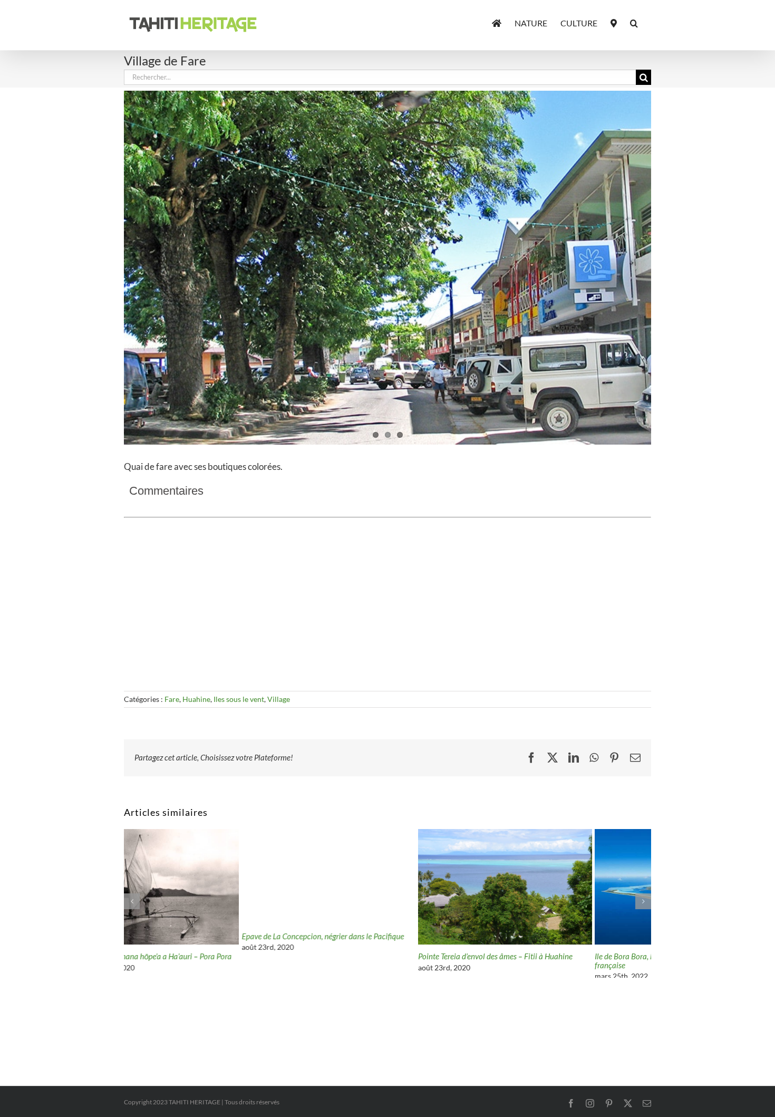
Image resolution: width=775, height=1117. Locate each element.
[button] (634, 22)
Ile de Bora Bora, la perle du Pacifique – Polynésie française (381, 960)
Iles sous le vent (239, 699)
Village (278, 699)
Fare (171, 699)
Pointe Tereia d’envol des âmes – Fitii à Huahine (201, 956)
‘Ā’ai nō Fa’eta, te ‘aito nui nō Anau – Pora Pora (552, 956)
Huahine (196, 699)
